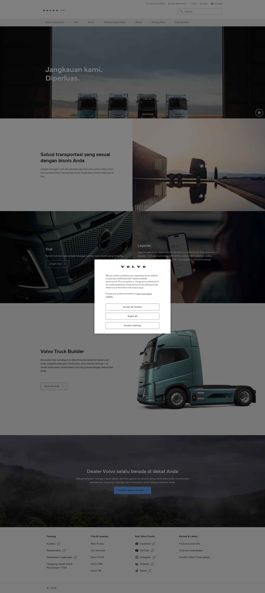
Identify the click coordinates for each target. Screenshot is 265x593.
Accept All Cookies (132, 307)
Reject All (132, 316)
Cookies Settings (132, 325)
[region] (132, 296)
